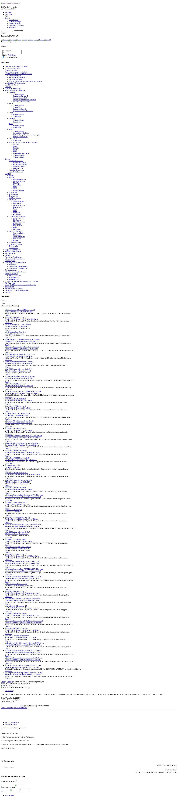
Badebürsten (13, 192)
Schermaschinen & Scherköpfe (15, 90)
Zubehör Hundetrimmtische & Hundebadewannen (25, 81)
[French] (18, 40)
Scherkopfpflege (18, 157)
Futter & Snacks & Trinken (14, 288)
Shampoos (12, 200)
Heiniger (12, 118)
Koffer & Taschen (15, 275)
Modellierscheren (18, 166)
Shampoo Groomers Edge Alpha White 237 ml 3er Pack (23, 623)
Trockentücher (13, 246)
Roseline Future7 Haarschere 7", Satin (17, 504)
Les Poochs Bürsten (19, 179)
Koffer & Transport (11, 274)
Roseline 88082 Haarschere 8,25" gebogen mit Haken (22, 474)
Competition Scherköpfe (21, 133)
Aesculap (12, 92)
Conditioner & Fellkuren (17, 216)
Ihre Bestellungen (14, 23)
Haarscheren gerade (19, 163)
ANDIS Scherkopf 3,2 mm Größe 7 (16, 534)
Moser (11, 124)
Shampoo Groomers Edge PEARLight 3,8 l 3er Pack (22, 393)
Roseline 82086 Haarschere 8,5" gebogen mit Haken (22, 615)
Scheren (7, 159)
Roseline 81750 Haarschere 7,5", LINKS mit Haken (22, 556)
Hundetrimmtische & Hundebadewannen (18, 74)
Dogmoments (17, 207)
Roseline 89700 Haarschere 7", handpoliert (19, 386)
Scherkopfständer (19, 155)
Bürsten (11, 177)
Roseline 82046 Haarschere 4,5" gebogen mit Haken (22, 608)
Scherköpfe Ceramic (19, 109)
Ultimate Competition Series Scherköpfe (26, 135)
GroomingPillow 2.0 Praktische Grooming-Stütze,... (22, 445)
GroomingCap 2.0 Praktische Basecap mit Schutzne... (22, 341)
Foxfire (15, 240)
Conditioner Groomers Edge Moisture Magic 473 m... (22, 600)
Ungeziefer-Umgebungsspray (18, 266)
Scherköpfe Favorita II (20, 96)
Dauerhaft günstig (11, 70)
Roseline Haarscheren (16, 161)
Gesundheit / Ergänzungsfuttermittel (16, 290)
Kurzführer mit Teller (12, 467)
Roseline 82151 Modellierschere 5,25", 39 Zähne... (21, 519)
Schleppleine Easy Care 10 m (14, 334)
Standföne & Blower (11, 85)
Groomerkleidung (10, 270)
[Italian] (24, 40)
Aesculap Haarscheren (16, 170)
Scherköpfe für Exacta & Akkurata (24, 100)
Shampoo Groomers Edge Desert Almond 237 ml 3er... (23, 660)
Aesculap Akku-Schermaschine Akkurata (18, 423)
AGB (7, 16)
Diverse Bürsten (18, 190)
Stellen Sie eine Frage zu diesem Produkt (14, 708)
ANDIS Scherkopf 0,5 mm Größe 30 (17, 549)
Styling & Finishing (15, 244)
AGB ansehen (9, 795)
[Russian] (40, 40)
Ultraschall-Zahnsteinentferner (15, 259)
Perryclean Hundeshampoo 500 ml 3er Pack (19, 378)
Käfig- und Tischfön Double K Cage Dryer (19, 356)
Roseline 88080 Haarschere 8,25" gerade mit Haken (22, 630)
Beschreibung (9, 691)
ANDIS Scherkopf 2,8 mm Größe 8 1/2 (18, 371)
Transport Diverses (15, 279)
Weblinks (12, 27)
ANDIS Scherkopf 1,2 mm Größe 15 (17, 326)
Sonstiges (8, 292)
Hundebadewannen (15, 79)
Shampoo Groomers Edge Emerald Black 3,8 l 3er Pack (23, 674)
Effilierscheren (18, 168)
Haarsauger (12, 264)
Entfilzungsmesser (15, 198)
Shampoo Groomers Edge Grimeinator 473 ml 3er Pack (23, 497)
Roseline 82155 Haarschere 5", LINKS (18, 408)
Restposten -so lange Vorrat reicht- (16, 72)
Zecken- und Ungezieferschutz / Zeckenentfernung (21, 281)
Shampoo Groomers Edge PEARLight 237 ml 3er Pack (23, 571)
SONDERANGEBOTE (13, 68)
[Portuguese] (32, 40)
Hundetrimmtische (15, 76)
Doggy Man (17, 185)
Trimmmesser (13, 194)
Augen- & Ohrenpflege (12, 250)
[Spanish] (47, 40)
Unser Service (13, 20)
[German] (4, 40)
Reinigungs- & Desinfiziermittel (15, 262)
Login (4, 55)
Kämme (11, 175)
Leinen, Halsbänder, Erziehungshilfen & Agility (20, 285)
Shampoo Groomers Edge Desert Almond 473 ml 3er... (23, 526)
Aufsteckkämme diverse (21, 153)
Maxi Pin (16, 183)
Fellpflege (8, 174)
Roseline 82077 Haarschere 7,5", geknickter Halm (21, 319)
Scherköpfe (17, 107)
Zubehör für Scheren (16, 172)
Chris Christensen (19, 181)
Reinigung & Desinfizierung (18, 268)
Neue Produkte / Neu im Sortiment (16, 66)
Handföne (8, 87)
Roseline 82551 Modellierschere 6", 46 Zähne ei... (21, 637)
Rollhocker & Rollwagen (13, 88)
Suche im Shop (18, 31)
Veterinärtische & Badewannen (15, 83)
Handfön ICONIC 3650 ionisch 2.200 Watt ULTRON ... (23, 645)
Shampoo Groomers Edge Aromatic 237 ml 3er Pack (22, 667)
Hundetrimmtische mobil (17, 77)
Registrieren (12, 55)
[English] (11, 40)
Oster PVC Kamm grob (12, 511)
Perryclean (16, 213)
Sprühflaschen (13, 248)
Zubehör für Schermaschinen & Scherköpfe (23, 142)
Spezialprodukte (10, 253)
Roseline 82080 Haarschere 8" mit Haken (18, 489)
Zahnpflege (8, 255)
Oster (11, 113)
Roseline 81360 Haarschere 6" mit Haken (18, 541)
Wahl (10, 129)
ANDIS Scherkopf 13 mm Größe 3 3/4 (17, 482)
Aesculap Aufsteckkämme (21, 101)
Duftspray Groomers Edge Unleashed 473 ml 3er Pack (22, 437)
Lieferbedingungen (15, 22)
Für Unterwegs (10, 283)
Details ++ (8, 315)
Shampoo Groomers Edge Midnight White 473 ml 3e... (23, 578)
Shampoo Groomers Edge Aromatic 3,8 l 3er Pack (21, 349)
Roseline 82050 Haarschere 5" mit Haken (18, 430)
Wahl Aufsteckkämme (20, 137)
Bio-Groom (17, 203)
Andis (11, 103)
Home (3, 682)
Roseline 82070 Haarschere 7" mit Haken (18, 400)
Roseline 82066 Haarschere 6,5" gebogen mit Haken (22, 452)
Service (7, 18)
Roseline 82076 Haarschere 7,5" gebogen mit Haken (22, 593)
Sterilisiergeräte (10, 261)
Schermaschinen (18, 94)
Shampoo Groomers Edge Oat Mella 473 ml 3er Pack (22, 652)
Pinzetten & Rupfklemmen (13, 257)
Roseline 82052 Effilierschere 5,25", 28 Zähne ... (21, 460)
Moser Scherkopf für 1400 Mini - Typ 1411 (19, 312)
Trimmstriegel (13, 196)
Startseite (8, 12)
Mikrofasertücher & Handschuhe (15, 272)
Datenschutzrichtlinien (16, 25)
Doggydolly (17, 224)
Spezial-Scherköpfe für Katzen (23, 111)
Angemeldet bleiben (11, 57)
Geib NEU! (13, 138)
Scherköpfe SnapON (20, 98)
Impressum (8, 14)
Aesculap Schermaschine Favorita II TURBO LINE (22, 563)
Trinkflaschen (9, 287)
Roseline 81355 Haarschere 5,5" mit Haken (19, 586)
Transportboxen (14, 277)
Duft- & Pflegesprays (16, 231)
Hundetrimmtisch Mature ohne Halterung (18, 363)
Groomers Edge (18, 201)
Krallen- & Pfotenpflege (13, 251)
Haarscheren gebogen (20, 164)
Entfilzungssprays (15, 242)
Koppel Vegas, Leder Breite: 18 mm (16, 415)
